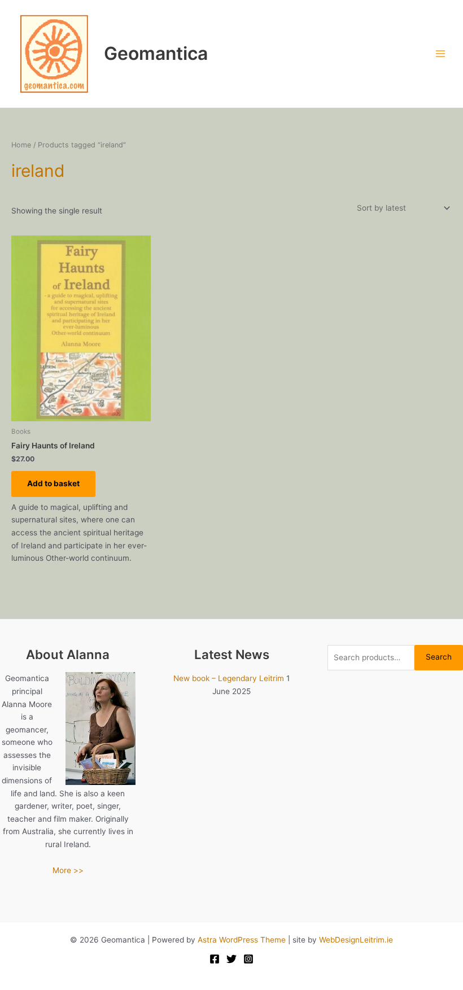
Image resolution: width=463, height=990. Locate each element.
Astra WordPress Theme (242, 939)
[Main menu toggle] (441, 54)
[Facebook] (214, 959)
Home (21, 145)
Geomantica (156, 53)
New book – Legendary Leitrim (228, 678)
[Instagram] (248, 959)
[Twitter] (231, 959)
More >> (68, 870)
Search (439, 656)
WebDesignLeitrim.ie (356, 939)
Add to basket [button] (53, 483)
